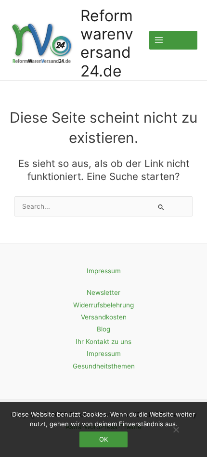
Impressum (104, 271)
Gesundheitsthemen (104, 366)
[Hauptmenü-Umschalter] (173, 40)
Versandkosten (104, 317)
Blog (103, 329)
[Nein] (176, 429)
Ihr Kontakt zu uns (103, 341)
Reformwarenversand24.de (106, 43)
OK (103, 439)
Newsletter (103, 292)
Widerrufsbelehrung (103, 305)
